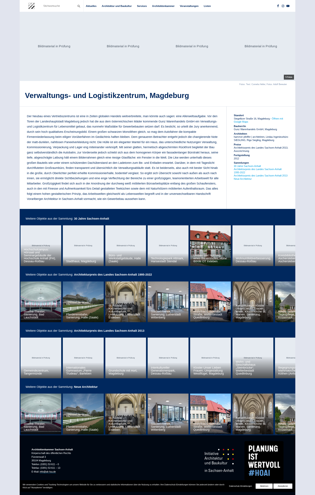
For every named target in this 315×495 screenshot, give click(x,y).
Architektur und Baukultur (117, 6)
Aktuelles (91, 6)
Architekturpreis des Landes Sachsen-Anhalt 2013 (260, 175)
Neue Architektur (243, 178)
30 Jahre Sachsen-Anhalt (247, 166)
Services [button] (142, 6)
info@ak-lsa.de (48, 471)
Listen (207, 6)
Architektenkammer (163, 6)
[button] (278, 6)
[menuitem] (91, 6)
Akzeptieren (283, 486)
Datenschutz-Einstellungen (240, 486)
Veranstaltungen (189, 6)
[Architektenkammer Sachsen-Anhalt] (31, 6)
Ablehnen (264, 486)
